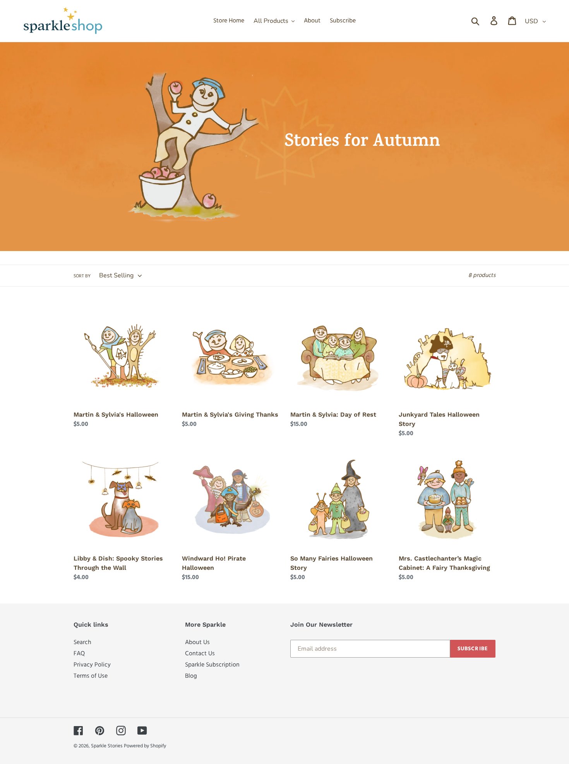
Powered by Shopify (145, 746)
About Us (197, 642)
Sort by (82, 276)
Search (82, 642)
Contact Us (200, 653)
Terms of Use (91, 676)
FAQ (79, 653)
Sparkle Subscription (212, 664)
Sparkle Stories (106, 746)
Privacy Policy (92, 664)
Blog (191, 676)
